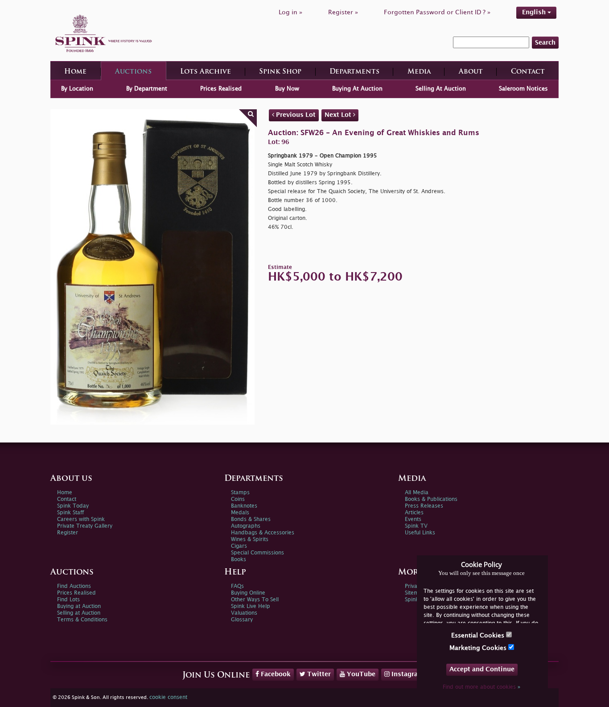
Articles (414, 512)
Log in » (290, 12)
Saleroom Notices (523, 88)
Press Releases (424, 506)
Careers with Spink (81, 519)
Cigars (239, 546)
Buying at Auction (79, 606)
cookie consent (168, 697)
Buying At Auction (357, 88)
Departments (354, 72)
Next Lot (339, 115)
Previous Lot (295, 115)
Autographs (245, 526)
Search (545, 42)
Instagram (407, 674)
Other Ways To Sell (255, 599)
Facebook (275, 674)
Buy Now (287, 88)
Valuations (244, 613)
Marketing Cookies (478, 648)
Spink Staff (70, 512)
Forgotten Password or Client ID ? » (437, 12)
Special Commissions (257, 552)
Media (419, 72)
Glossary (242, 619)
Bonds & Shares (251, 519)
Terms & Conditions (82, 619)
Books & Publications (431, 499)
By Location (77, 88)
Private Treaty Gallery (84, 526)
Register (67, 532)
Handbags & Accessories (262, 532)
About (471, 72)
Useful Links (420, 532)
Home (75, 72)
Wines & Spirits (249, 539)
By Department (146, 88)
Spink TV (416, 526)
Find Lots (68, 599)
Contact (528, 72)
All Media (416, 492)
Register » (343, 12)
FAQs (237, 586)
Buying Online (248, 593)
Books (238, 559)
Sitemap (415, 593)
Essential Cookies (478, 635)
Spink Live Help (250, 606)
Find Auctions (74, 586)
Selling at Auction (78, 613)
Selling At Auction (441, 88)
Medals (240, 512)
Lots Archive (205, 72)
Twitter (318, 674)
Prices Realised (221, 88)
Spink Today (73, 506)
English (534, 12)
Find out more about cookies (481, 687)
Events (413, 519)
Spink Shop (280, 72)
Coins (238, 499)
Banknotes (244, 506)
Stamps (240, 492)
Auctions (133, 72)
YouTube (360, 674)
